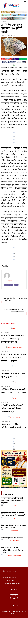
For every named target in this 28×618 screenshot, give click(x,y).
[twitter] (13, 605)
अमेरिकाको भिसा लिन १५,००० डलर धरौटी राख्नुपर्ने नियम (15, 299)
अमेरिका (2, 351)
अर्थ (9, 35)
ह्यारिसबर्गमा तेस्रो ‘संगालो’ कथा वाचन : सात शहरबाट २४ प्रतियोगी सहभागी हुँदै (12, 339)
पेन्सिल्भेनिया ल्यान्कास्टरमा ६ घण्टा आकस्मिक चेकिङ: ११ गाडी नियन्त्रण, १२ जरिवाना (13, 358)
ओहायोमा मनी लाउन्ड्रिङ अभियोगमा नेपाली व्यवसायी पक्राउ (13, 426)
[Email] (17, 285)
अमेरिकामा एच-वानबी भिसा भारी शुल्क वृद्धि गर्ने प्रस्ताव (13, 375)
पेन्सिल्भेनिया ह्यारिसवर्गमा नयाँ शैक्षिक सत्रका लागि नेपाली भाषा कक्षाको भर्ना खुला (13, 408)
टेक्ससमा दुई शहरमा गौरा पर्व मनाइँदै (12, 538)
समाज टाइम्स (3, 35)
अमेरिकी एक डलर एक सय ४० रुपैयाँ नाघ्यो (11, 28)
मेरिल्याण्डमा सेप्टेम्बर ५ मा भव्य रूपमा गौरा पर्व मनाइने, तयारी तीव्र (13, 526)
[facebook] (10, 605)
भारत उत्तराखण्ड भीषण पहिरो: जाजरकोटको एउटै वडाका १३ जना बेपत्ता (13, 311)
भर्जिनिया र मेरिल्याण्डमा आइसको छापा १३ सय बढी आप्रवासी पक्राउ (13, 391)
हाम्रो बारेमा (14, 589)
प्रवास (2, 332)
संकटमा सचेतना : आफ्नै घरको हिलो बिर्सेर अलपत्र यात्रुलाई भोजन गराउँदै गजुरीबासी (12, 500)
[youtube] (17, 605)
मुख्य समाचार (12, 35)
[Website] (15, 285)
